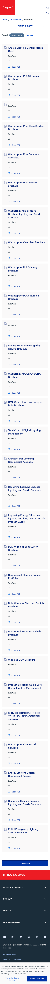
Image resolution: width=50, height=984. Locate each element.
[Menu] (47, 3)
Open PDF (15, 66)
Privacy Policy (9, 954)
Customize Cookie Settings (12, 979)
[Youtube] (45, 937)
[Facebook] (4, 937)
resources (16, 19)
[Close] (47, 966)
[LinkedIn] (20, 937)
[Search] (47, 12)
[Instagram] (12, 937)
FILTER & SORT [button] (25, 25)
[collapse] (45, 887)
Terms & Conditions (12, 959)
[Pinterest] (29, 937)
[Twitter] (37, 937)
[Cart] (47, 8)
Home (4, 19)
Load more (25, 863)
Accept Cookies (37, 979)
